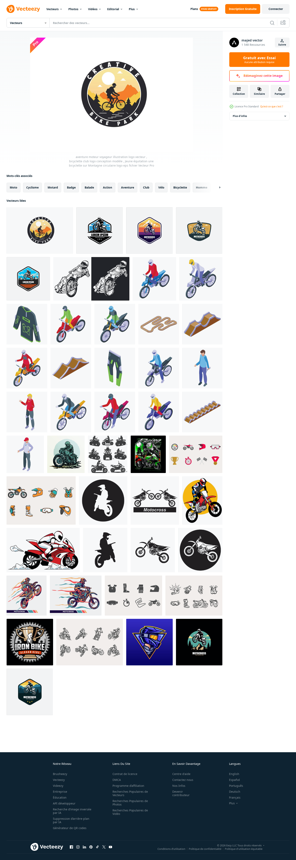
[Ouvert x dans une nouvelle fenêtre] (104, 846)
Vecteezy (59, 780)
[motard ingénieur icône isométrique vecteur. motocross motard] (202, 368)
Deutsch (234, 792)
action (107, 187)
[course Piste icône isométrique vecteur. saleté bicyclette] (70, 368)
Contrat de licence (125, 774)
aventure (127, 187)
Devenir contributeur (181, 793)
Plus (132, 9)
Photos (73, 9)
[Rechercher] (272, 22)
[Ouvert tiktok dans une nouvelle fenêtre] (97, 846)
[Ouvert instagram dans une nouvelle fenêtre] (78, 846)
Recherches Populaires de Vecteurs (130, 793)
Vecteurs (52, 9)
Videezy (58, 786)
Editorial (113, 9)
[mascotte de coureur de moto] (43, 550)
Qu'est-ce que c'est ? (271, 106)
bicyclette (180, 187)
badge (71, 187)
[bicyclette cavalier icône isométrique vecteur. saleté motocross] (70, 324)
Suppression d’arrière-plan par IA (71, 820)
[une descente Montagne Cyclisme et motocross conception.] (99, 230)
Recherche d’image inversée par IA (72, 811)
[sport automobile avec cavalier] (148, 454)
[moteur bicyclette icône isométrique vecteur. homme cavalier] (114, 412)
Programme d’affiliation (128, 786)
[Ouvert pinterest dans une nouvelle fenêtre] (91, 846)
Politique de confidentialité (205, 848)
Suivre (282, 44)
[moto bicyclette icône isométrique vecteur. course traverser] (70, 412)
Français (234, 797)
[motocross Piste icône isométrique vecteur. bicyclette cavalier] (158, 324)
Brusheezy (60, 774)
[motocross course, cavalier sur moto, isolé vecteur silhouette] (199, 642)
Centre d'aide (181, 774)
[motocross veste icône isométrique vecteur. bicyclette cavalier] (27, 324)
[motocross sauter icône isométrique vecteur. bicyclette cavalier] (202, 324)
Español (234, 780)
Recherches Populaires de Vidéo (130, 812)
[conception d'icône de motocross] (103, 500)
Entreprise (60, 792)
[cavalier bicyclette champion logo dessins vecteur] (30, 642)
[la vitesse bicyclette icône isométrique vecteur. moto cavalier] (158, 412)
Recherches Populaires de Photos (130, 802)
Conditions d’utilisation (171, 848)
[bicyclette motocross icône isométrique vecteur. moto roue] (114, 324)
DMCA (117, 780)
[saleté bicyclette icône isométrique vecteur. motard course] (158, 368)
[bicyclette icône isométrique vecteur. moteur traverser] (154, 279)
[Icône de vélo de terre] (133, 596)
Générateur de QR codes (69, 828)
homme (201, 187)
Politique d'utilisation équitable (243, 848)
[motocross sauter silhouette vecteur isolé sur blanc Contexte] (30, 692)
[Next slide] (216, 187)
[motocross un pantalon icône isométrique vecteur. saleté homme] (114, 368)
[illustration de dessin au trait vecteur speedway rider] (91, 279)
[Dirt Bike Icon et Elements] (41, 500)
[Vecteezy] (23, 9)
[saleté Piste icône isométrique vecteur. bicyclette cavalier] (202, 412)
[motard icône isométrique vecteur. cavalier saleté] (27, 412)
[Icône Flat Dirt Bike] (195, 454)
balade (89, 187)
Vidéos (92, 9)
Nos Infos (178, 786)
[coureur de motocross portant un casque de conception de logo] (149, 642)
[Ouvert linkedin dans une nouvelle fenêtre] (84, 846)
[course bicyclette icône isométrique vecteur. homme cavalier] (27, 368)
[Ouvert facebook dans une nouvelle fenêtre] (71, 846)
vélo (161, 187)
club (146, 187)
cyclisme (32, 187)
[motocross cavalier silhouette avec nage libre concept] (107, 454)
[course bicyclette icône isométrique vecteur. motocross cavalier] (200, 279)
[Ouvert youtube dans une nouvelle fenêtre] (110, 846)
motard (53, 187)
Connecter (276, 9)
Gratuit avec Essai (259, 59)
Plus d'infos (240, 116)
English (234, 774)
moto (13, 187)
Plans (194, 9)
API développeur (64, 803)
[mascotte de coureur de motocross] (202, 500)
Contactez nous (182, 780)
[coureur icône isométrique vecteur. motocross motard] (25, 454)
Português (236, 786)
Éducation (60, 797)
